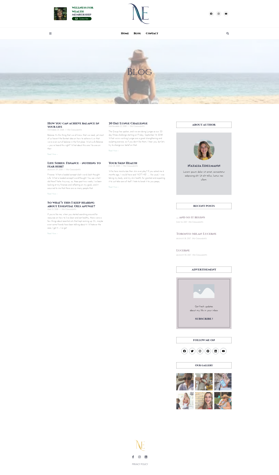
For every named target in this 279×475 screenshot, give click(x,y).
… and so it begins (190, 217)
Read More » (52, 154)
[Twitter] (192, 351)
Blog (137, 33)
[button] (227, 33)
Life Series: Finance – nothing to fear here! (74, 165)
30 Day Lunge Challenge (128, 123)
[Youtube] (226, 13)
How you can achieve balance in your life (73, 125)
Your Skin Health (123, 163)
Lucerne (183, 250)
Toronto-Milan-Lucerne (196, 234)
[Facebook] (211, 13)
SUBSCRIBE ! (204, 318)
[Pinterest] (208, 351)
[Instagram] (218, 13)
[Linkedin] (215, 351)
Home (125, 33)
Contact (152, 33)
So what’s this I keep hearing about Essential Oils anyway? (71, 204)
